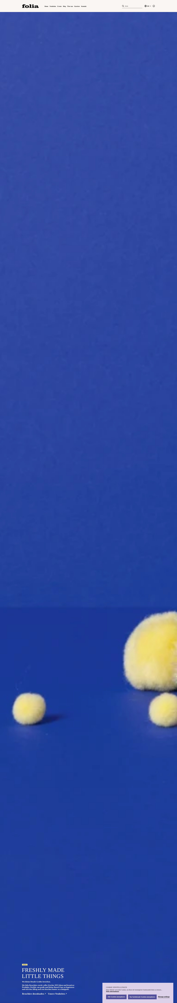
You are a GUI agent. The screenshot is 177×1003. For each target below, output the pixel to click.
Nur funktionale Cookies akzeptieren (142, 997)
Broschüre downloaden (33, 994)
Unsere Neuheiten (56, 994)
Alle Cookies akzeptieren (116, 997)
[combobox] (133, 6)
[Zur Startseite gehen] (32, 6)
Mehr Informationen (112, 991)
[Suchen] (123, 6)
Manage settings (164, 996)
